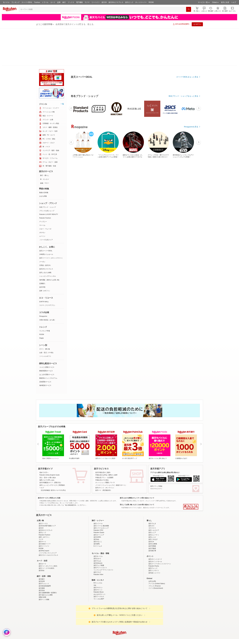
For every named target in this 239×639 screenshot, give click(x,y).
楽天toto (96, 502)
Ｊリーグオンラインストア (48, 515)
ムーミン (42, 199)
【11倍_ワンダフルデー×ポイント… (106, 205)
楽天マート (42, 504)
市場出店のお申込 (101, 437)
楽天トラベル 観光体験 (101, 488)
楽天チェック (153, 531)
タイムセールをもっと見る (187, 221)
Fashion (37, 2)
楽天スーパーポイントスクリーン (160, 526)
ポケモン (42, 195)
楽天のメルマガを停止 (58, 453)
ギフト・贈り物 (44, 311)
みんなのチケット (100, 557)
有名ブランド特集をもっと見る (186, 259)
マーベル (42, 188)
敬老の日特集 (43, 155)
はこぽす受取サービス (46, 337)
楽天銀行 (42, 541)
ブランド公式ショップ (46, 173)
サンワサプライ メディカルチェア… (92, 205)
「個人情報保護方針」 (71, 467)
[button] (204, 9)
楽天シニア (152, 495)
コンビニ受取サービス (46, 330)
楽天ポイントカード (155, 522)
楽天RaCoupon (44, 513)
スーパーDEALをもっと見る (187, 65)
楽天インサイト (154, 533)
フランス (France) (155, 548)
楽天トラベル (98, 486)
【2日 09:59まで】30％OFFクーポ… (78, 205)
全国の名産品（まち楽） (47, 282)
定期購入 (42, 246)
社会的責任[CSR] (120, 615)
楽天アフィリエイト (100, 530)
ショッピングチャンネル (47, 239)
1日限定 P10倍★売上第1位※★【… (176, 205)
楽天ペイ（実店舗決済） (103, 453)
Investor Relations (106, 615)
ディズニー (43, 184)
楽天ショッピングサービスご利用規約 (52, 448)
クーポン (42, 224)
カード (52, 2)
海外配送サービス (45, 348)
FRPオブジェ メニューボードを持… (148, 205)
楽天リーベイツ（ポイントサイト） (51, 220)
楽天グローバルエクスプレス (48, 518)
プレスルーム (132, 615)
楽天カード (42, 526)
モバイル (6, 2)
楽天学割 (42, 249)
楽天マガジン (98, 550)
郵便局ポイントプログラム (48, 341)
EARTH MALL (44, 264)
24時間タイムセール (46, 217)
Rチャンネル (98, 545)
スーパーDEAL (27, 2)
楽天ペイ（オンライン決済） (48, 528)
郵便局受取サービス (46, 333)
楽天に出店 (225, 2)
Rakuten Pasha (154, 528)
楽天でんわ (97, 523)
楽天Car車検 (153, 506)
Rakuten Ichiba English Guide (49, 437)
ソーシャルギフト (45, 319)
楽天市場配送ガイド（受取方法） (50, 445)
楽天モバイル (98, 519)
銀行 (64, 2)
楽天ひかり (97, 521)
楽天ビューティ (154, 497)
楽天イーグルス (99, 559)
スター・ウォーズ (45, 191)
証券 (58, 2)
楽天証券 (42, 544)
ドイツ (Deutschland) (156, 551)
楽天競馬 (97, 506)
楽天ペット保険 (44, 562)
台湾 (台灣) (152, 544)
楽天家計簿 (152, 513)
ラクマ (87, 2)
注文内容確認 (45, 453)
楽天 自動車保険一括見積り (48, 555)
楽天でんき (152, 486)
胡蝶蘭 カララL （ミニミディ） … (161, 205)
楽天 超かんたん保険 (46, 557)
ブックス (71, 2)
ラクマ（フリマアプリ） (47, 268)
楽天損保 (42, 551)
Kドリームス (98, 508)
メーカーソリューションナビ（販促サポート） (111, 448)
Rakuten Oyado (99, 495)
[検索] (188, 9)
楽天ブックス (43, 486)
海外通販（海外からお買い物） (49, 242)
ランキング (15, 2)
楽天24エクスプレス (116, 2)
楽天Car (151, 504)
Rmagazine (43, 279)
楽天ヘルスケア (154, 493)
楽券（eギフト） (45, 253)
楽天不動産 (152, 511)
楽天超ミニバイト (154, 535)
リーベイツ (95, 2)
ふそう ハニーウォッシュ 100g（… (134, 205)
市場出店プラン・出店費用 (104, 440)
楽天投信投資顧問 (45, 548)
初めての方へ (43, 435)
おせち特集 (43, 159)
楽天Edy (41, 533)
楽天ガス (151, 488)
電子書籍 (79, 2)
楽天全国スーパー (45, 506)
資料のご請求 (112, 437)
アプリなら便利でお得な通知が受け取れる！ (165, 435)
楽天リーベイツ (44, 508)
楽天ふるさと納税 (45, 235)
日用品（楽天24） (45, 228)
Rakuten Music (99, 554)
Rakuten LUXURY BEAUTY (48, 177)
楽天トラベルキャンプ (101, 490)
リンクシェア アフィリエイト (103, 532)
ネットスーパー (141, 2)
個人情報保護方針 (152, 615)
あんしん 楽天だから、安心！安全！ (190, 469)
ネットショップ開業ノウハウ (105, 445)
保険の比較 (42, 560)
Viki (95, 548)
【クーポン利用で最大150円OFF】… (189, 205)
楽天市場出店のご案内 (102, 435)
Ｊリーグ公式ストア (46, 202)
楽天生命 (42, 553)
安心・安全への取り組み (47, 440)
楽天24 (104, 2)
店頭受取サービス (45, 344)
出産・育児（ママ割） (46, 315)
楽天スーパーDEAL (45, 213)
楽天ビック (129, 2)
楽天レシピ (152, 499)
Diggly (41, 300)
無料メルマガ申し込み (46, 442)
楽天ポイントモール (155, 524)
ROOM (151, 2)
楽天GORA (97, 499)
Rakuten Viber (98, 537)
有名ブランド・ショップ (47, 170)
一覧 (62, 66)
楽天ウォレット (44, 546)
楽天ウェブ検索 (99, 528)
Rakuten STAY (98, 493)
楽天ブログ (97, 535)
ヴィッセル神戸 (99, 561)
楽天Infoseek (98, 526)
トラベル (45, 2)
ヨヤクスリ (152, 490)
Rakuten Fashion (45, 180)
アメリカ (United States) (157, 546)
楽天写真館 (152, 508)
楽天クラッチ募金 (156, 449)
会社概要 (84, 615)
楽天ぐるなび (153, 502)
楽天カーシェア (99, 497)
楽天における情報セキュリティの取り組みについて (137, 460)
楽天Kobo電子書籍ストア (47, 488)
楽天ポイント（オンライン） (105, 450)
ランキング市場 (44, 293)
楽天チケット (98, 552)
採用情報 (141, 615)
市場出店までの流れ (102, 442)
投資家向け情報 (94, 615)
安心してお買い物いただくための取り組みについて (137, 467)
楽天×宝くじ (98, 504)
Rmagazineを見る (191, 292)
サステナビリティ (156, 451)
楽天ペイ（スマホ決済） (47, 531)
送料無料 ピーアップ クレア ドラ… (120, 205)
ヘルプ (233, 2)
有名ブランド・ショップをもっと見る (183, 152)
